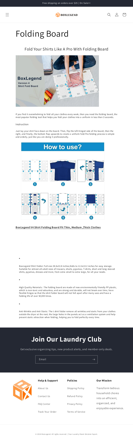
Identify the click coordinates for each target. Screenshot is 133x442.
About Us (43, 388)
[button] (7, 15)
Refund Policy (75, 396)
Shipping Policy (75, 388)
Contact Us (44, 396)
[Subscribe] (93, 359)
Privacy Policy (74, 404)
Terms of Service (76, 411)
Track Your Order (47, 411)
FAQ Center (44, 404)
